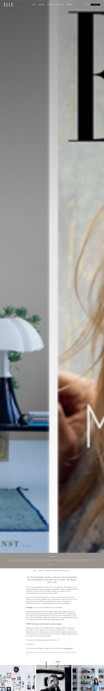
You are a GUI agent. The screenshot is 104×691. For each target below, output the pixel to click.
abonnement (69, 648)
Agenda (69, 4)
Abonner (95, 4)
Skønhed (41, 4)
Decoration (59, 4)
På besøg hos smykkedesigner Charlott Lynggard (46, 624)
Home (35, 570)
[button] (64, 664)
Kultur (49, 4)
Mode (34, 4)
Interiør (52, 556)
